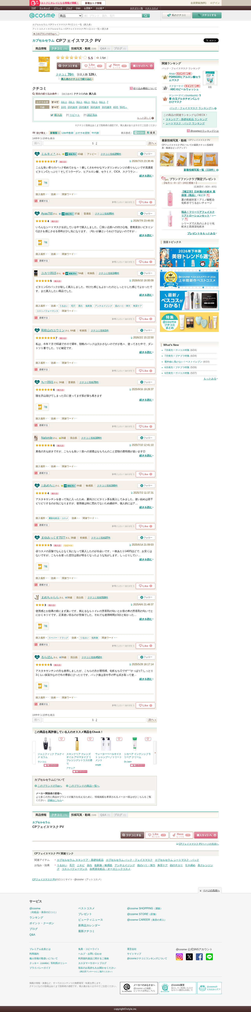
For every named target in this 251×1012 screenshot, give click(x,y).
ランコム (42, 761)
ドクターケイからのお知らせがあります (192, 86)
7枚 (45, 182)
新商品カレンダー (89, 925)
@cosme (43, 910)
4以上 (87, 102)
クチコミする (68, 66)
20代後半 (84, 107)
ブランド (58, 8)
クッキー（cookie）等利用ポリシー (48, 963)
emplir (98, 765)
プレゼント (85, 914)
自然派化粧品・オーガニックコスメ (110, 869)
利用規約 (34, 953)
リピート (75, 115)
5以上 (95, 102)
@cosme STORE (142, 914)
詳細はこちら (55, 800)
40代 (115, 107)
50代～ (123, 107)
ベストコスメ (151, 8)
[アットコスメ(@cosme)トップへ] (42, 16)
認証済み (92, 115)
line (209, 956)
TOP (33, 8)
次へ (152, 143)
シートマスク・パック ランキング (185, 123)
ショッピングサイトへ (142, 66)
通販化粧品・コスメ (58, 518)
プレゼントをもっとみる (201, 233)
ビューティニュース (90, 919)
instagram (179, 956)
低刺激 (88, 306)
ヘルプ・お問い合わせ (90, 953)
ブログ (69, 8)
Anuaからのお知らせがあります (183, 73)
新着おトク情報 (93, 3)
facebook (199, 956)
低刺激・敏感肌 (103, 865)
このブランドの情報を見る (45, 34)
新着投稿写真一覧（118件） (200, 169)
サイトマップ (134, 953)
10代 (63, 107)
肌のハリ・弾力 (122, 306)
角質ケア (137, 306)
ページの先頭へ (199, 844)
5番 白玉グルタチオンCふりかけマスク (185, 98)
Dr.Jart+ (128, 761)
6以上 (102, 102)
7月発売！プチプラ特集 (177, 355)
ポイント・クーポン (41, 923)
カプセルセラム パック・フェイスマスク (129, 859)
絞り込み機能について (145, 88)
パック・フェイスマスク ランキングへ (192, 108)
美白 (80, 306)
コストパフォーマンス (47, 311)
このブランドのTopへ (49, 785)
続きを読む (145, 175)
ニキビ (81, 865)
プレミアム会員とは (40, 949)
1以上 (64, 102)
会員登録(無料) (198, 3)
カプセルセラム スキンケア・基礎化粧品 (80, 859)
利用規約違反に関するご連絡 (93, 958)
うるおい (63, 306)
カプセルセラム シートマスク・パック (177, 859)
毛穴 (73, 306)
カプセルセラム (43, 40)
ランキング (44, 8)
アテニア (70, 768)
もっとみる (210, 378)
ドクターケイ (176, 86)
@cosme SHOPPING (145, 908)
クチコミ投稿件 (111, 154)
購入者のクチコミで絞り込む (76, 79)
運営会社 (131, 949)
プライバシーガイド (40, 968)
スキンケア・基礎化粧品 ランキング (186, 119)
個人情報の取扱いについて (43, 958)
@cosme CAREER (146, 919)
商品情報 (40, 48)
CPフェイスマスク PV (78, 40)
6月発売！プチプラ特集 (177, 367)
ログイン (215, 3)
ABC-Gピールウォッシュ (184, 89)
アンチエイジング (103, 306)
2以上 (72, 102)
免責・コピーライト (88, 949)
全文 (151, 132)
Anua (172, 73)
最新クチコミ (86, 931)
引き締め (190, 865)
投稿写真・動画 (83, 48)
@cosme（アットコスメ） (88, 879)
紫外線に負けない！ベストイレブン (183, 361)
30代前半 (95, 107)
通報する (41, 201)
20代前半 (72, 107)
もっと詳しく (144, 118)
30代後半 (107, 107)
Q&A (78, 8)
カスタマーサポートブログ (92, 963)
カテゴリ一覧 (136, 8)
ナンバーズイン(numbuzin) (183, 95)
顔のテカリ (176, 865)
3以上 (79, 102)
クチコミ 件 (65, 74)
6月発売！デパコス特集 (177, 373)
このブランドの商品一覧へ (84, 785)
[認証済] (71, 154)
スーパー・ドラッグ (58, 638)
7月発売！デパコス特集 (177, 350)
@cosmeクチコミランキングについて (147, 958)
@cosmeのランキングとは (204, 131)
